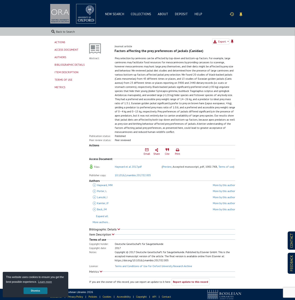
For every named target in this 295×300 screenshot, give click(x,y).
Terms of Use (63, 79)
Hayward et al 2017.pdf (128, 166)
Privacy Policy (75, 296)
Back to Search (65, 32)
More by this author (224, 185)
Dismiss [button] (35, 290)
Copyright (141, 296)
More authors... (101, 222)
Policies (92, 296)
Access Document (66, 49)
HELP (198, 14)
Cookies (107, 296)
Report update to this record (190, 281)
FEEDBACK (291, 263)
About (163, 14)
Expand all (102, 216)
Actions (59, 42)
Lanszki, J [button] (101, 197)
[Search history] (231, 14)
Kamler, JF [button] (101, 203)
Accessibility (124, 296)
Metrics (94, 272)
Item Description (100, 234)
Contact (166, 296)
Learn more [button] (45, 281)
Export (222, 41)
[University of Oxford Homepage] (86, 14)
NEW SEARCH (114, 14)
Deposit (181, 14)
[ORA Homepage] (60, 14)
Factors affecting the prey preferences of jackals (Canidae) (159, 51)
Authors (60, 57)
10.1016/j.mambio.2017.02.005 (133, 175)
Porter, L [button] (100, 191)
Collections (141, 14)
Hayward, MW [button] (103, 185)
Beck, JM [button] (100, 209)
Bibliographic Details (103, 229)
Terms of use (225, 166)
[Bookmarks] (241, 14)
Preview (167, 166)
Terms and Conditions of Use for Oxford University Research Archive (153, 266)
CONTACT (291, 240)
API (154, 296)
